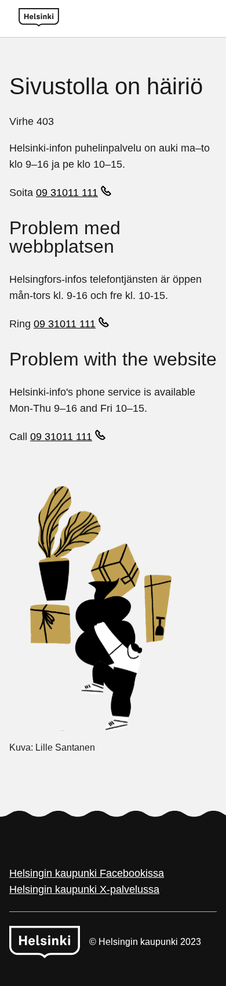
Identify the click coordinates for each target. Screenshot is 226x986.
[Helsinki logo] (38, 18)
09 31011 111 (67, 192)
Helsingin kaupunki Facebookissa (86, 873)
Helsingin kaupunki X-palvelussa (84, 889)
